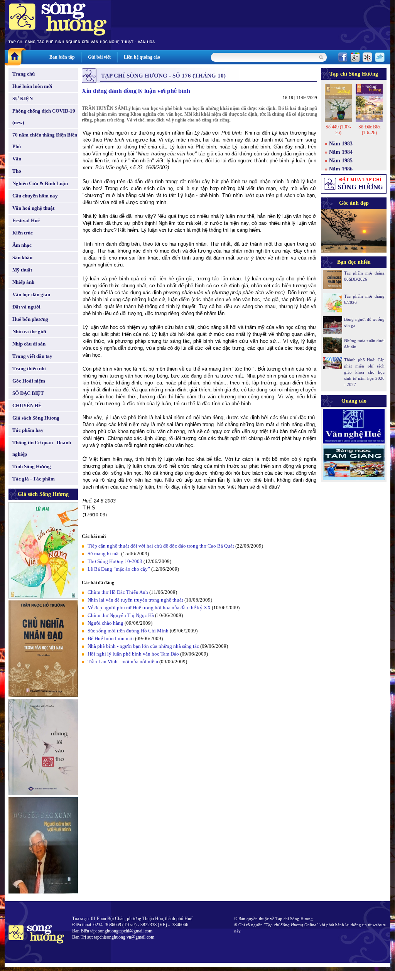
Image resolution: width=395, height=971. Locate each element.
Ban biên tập (62, 57)
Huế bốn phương (30, 319)
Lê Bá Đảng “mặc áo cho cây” (119, 569)
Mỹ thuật (22, 270)
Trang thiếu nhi (29, 368)
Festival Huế (26, 220)
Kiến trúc (22, 233)
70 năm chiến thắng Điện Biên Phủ (44, 140)
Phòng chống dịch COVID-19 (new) (43, 116)
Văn (16, 159)
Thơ (16, 171)
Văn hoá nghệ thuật (33, 208)
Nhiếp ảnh (23, 282)
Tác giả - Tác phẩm (33, 479)
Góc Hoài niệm (28, 381)
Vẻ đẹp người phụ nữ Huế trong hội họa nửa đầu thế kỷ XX (149, 607)
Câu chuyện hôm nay (35, 196)
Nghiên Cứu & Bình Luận (40, 183)
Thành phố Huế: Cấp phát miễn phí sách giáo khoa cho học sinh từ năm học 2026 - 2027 (364, 372)
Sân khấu (22, 257)
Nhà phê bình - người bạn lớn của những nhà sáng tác (143, 646)
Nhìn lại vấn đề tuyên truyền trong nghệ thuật (135, 600)
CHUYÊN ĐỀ (27, 405)
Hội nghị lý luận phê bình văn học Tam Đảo (133, 654)
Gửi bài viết (99, 57)
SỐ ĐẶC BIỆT (28, 393)
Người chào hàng (105, 623)
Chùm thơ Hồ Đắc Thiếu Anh (118, 592)
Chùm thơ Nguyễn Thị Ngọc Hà (121, 615)
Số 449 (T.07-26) (338, 129)
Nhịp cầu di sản (29, 344)
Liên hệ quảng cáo (142, 57)
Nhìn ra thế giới (29, 331)
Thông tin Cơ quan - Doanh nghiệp (41, 448)
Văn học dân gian (31, 294)
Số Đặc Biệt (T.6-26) (369, 129)
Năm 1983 (341, 144)
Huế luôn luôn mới (32, 86)
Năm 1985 (341, 161)
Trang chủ (23, 74)
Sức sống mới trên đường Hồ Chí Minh (128, 631)
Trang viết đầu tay (32, 356)
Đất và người (26, 307)
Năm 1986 (341, 169)
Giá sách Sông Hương (35, 418)
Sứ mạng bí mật (104, 553)
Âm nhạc (22, 245)
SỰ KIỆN (22, 98)
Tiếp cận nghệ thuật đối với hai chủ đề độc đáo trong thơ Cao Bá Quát (161, 546)
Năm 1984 (341, 152)
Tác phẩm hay (28, 430)
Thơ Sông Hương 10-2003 (115, 561)
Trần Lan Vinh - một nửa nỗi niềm (123, 661)
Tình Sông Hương (31, 466)
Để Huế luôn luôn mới (111, 638)
